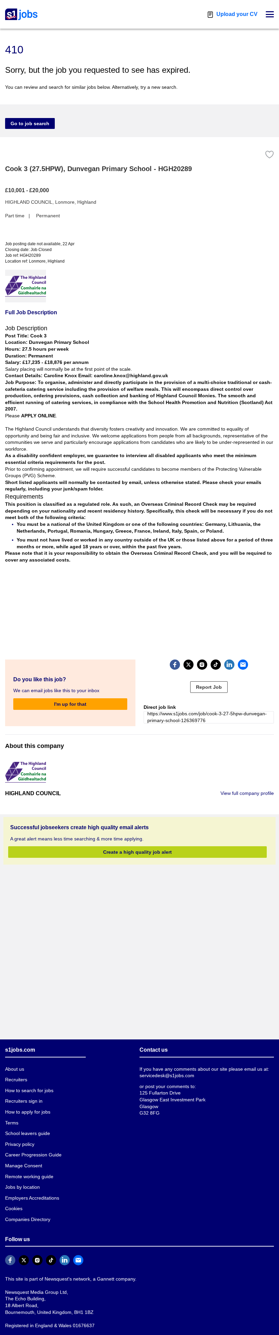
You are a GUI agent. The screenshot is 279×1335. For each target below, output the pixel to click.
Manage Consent (22, 1167)
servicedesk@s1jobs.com (166, 1077)
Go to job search (30, 123)
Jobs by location (22, 1189)
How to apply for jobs (26, 1113)
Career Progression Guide (31, 1156)
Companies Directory (27, 1221)
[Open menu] (270, 14)
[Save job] (269, 154)
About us (14, 1070)
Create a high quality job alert (137, 853)
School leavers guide (26, 1135)
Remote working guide (28, 1178)
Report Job (209, 688)
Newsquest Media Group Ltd (34, 1293)
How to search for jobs (28, 1092)
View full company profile (248, 795)
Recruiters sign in (23, 1103)
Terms (11, 1124)
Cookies (13, 1210)
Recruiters (16, 1081)
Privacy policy (19, 1146)
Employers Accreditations (32, 1199)
